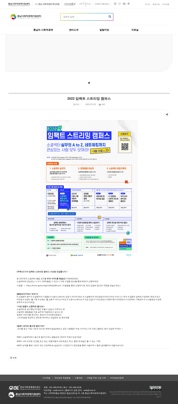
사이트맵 (46, 378)
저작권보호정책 (117, 378)
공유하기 (167, 113)
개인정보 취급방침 (62, 378)
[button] (13, 357)
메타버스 (102, 4)
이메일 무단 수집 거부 (96, 378)
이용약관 (78, 378)
